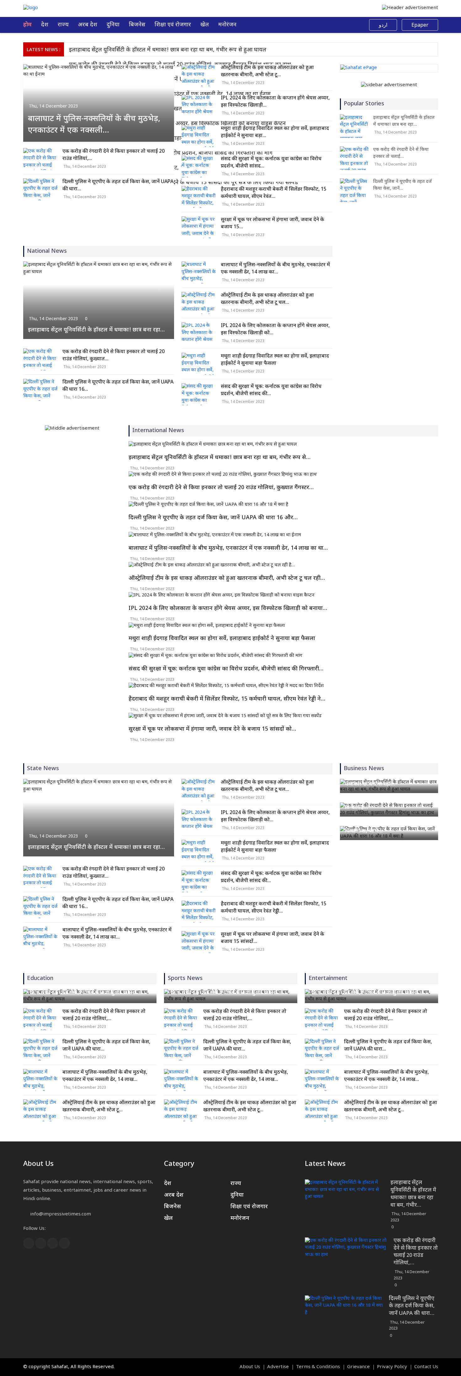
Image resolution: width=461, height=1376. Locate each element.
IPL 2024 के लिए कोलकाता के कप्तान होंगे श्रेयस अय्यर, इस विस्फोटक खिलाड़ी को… (275, 329)
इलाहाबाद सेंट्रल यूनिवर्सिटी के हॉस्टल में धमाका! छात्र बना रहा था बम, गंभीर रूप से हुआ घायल (167, 50)
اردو (383, 25)
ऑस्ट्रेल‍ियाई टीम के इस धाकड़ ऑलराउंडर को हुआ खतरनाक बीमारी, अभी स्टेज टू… (267, 71)
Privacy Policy (392, 1367)
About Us (250, 1367)
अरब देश (87, 25)
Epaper (419, 25)
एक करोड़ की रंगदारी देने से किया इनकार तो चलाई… (401, 153)
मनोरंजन (227, 25)
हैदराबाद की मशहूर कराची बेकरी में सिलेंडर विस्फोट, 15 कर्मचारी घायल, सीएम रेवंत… (273, 193)
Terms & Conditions (318, 1367)
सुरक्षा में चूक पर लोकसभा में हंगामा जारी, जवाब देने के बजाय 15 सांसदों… (272, 938)
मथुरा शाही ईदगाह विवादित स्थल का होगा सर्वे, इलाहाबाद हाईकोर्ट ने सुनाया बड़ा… (275, 132)
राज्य (63, 25)
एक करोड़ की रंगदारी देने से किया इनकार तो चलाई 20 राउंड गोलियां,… (113, 155)
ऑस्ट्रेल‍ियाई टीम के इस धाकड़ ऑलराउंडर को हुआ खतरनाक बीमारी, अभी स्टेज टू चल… (267, 299)
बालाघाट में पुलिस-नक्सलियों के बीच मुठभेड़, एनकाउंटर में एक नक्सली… (94, 125)
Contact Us (426, 1367)
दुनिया (113, 25)
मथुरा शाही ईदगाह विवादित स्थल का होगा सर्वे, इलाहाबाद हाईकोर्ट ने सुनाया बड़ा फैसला (275, 360)
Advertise (278, 1367)
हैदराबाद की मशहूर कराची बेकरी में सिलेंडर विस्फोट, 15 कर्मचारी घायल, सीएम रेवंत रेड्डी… (273, 908)
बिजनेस (137, 25)
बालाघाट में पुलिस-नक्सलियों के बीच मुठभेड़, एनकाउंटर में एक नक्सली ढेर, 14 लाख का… (275, 269)
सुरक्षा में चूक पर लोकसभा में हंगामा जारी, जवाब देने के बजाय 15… (272, 223)
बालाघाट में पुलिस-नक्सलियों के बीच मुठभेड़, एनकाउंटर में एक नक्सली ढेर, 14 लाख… (104, 1076)
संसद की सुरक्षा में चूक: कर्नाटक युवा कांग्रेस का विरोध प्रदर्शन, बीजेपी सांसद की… (271, 390)
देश (44, 25)
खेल (204, 25)
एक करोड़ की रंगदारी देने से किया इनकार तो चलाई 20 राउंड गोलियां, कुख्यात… (113, 356)
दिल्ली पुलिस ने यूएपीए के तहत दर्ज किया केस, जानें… (402, 185)
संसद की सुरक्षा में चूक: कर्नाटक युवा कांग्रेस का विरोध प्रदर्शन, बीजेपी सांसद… (271, 163)
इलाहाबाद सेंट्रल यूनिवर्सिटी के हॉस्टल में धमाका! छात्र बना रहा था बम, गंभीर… (413, 1194)
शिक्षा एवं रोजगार (173, 25)
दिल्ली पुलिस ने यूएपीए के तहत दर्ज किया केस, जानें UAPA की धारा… (117, 186)
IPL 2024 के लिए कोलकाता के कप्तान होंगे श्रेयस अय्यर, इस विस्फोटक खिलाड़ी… (275, 102)
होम (27, 25)
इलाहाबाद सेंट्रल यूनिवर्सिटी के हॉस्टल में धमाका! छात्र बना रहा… (96, 330)
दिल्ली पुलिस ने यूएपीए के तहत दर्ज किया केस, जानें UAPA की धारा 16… (117, 386)
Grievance (358, 1367)
